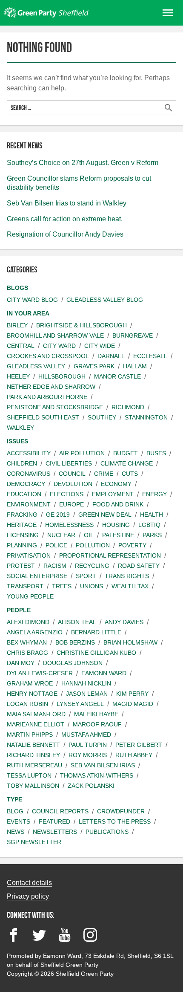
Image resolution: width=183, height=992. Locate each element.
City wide (99, 345)
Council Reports (60, 811)
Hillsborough (62, 376)
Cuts (130, 473)
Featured (54, 821)
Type (14, 799)
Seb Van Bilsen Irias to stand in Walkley (66, 203)
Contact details (29, 882)
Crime (103, 473)
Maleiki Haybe (96, 714)
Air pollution (82, 453)
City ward (59, 345)
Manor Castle (117, 376)
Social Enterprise (37, 576)
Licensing (23, 535)
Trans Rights (127, 576)
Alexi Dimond (28, 622)
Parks (152, 535)
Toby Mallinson (33, 785)
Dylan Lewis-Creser (40, 673)
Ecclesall (150, 356)
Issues (17, 441)
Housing (116, 524)
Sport (86, 576)
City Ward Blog (32, 299)
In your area (28, 313)
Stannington (146, 417)
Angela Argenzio (35, 632)
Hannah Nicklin (86, 683)
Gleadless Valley (36, 366)
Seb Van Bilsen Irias (103, 765)
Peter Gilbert (138, 744)
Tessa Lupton (29, 775)
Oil (89, 535)
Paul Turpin (88, 744)
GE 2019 (58, 514)
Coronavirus (28, 473)
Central (20, 345)
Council (72, 473)
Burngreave (132, 335)
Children (22, 463)
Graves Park (94, 366)
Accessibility (29, 453)
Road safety (139, 565)
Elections (66, 494)
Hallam (135, 366)
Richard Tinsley (33, 755)
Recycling (92, 565)
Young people (30, 596)
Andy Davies (124, 622)
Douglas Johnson (73, 662)
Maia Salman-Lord (36, 714)
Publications (107, 831)
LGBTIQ (149, 524)
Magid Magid (132, 703)
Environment (29, 504)
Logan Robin (27, 703)
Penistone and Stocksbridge (55, 407)
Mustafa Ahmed (86, 734)
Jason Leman (87, 693)
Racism (54, 565)
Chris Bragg (27, 652)
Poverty (132, 545)
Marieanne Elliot (35, 724)
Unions (91, 586)
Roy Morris (88, 755)
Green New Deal (105, 514)
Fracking (22, 514)
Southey (102, 417)
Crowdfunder (121, 811)
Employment (113, 494)
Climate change (126, 463)
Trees (61, 586)
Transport (25, 586)
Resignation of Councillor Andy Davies (65, 234)
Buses (156, 453)
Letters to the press (115, 821)
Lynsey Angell (80, 703)
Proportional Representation (110, 555)
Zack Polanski (91, 785)
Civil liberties (69, 463)
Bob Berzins (75, 642)
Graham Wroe (30, 683)
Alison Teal (77, 622)
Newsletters (55, 831)
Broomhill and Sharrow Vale (55, 335)
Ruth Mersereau (34, 765)
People (19, 610)
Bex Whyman (27, 642)
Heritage (22, 524)
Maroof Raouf (97, 724)
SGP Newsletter (34, 842)
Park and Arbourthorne (47, 396)
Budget (125, 453)
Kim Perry (132, 693)
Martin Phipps (30, 734)
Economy (116, 483)
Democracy (26, 483)
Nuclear (61, 535)
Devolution (73, 483)
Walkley (20, 427)
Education (24, 494)
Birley (17, 325)
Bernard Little (96, 632)
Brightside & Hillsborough (81, 325)
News (15, 831)
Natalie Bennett (33, 744)
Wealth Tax (130, 586)
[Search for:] (91, 107)
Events (18, 821)
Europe (71, 504)
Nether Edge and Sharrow (51, 386)
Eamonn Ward (103, 673)
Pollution (93, 545)
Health (151, 514)
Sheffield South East (43, 417)
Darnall (111, 356)
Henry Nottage (32, 693)
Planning (22, 545)
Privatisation (29, 555)
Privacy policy (28, 896)
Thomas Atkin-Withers (96, 775)
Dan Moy (20, 662)
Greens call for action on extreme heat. (65, 219)
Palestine (118, 535)
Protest (21, 565)
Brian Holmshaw (130, 642)
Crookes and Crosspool (48, 356)
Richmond (128, 407)
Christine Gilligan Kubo (96, 652)
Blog (15, 811)
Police (56, 545)
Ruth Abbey (133, 755)
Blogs (17, 287)
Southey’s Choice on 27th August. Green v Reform (82, 162)
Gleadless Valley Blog (104, 299)
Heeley (18, 376)
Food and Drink (117, 504)
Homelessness (69, 524)
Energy (154, 494)
